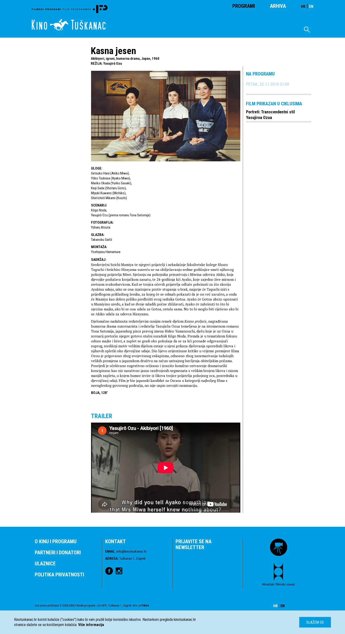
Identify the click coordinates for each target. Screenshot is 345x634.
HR (303, 6)
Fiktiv (145, 605)
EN (311, 6)
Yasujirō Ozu (112, 63)
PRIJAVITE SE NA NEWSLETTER (193, 544)
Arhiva (278, 6)
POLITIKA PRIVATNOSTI (59, 575)
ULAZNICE (45, 564)
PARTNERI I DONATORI (58, 552)
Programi (243, 6)
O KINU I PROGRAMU (56, 541)
